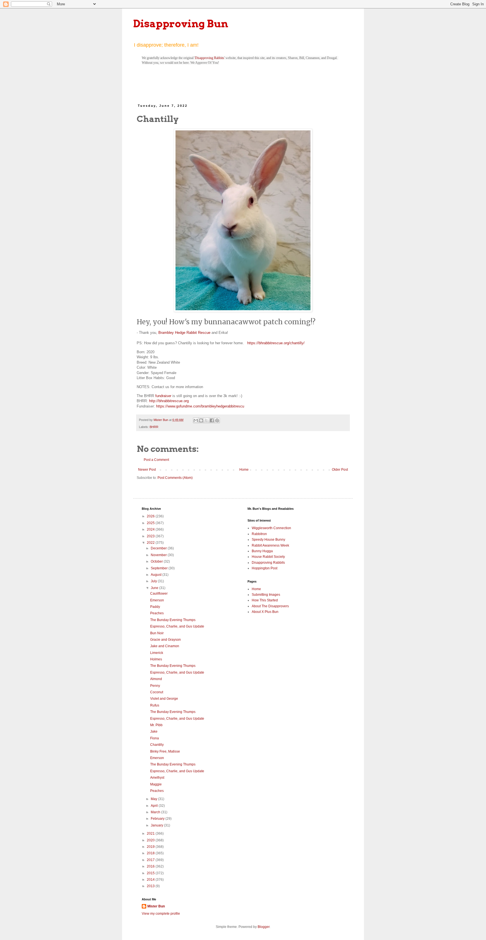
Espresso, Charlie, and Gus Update (177, 626)
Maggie (156, 784)
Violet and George (164, 699)
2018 (151, 853)
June (155, 588)
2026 (151, 516)
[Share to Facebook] (212, 420)
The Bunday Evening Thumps (172, 620)
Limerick (156, 653)
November (159, 555)
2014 (151, 880)
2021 (151, 833)
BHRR (154, 427)
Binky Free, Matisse (165, 751)
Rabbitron (259, 534)
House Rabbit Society (268, 557)
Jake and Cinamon (164, 646)
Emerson (157, 600)
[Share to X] (206, 420)
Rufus (154, 705)
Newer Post (147, 470)
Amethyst (157, 778)
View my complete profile (161, 914)
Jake (154, 731)
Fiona (154, 738)
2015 (151, 873)
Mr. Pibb (156, 725)
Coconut (156, 692)
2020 (151, 840)
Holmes (156, 659)
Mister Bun (156, 906)
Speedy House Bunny (268, 540)
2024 (151, 529)
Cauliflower (159, 593)
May (154, 799)
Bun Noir (157, 633)
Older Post (340, 470)
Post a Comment (156, 460)
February (158, 819)
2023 (151, 536)
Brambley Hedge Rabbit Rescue (184, 332)
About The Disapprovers (270, 606)
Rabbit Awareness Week (270, 545)
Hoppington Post (264, 568)
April (155, 806)
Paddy (155, 607)
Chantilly (157, 745)
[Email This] (196, 420)
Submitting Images (266, 595)
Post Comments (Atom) (175, 478)
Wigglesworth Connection (271, 528)
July (154, 581)
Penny (155, 686)
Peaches (157, 613)
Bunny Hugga (262, 551)
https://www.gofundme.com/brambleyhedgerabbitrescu (200, 406)
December (159, 548)
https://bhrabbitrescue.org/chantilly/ (276, 343)
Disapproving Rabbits (209, 58)
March (156, 812)
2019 (151, 847)
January (157, 825)
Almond (156, 679)
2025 (151, 523)
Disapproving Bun (180, 23)
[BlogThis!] (201, 420)
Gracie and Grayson (165, 640)
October (157, 561)
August (156, 575)
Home (244, 470)
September (159, 568)
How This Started (265, 600)
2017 (151, 860)
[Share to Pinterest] (217, 420)
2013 (151, 886)
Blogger (263, 927)
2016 (151, 866)
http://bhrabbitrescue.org (169, 401)
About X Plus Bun (265, 612)
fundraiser (163, 396)
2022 (151, 543)
